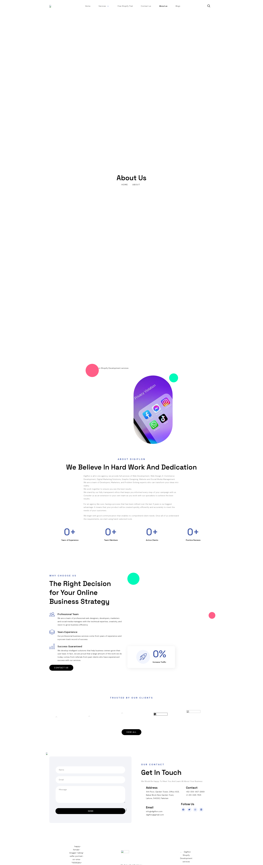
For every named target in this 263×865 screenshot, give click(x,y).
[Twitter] (189, 809)
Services (102, 6)
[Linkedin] (201, 809)
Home (87, 6)
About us (163, 6)
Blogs (178, 6)
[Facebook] (183, 809)
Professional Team (68, 614)
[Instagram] (195, 809)
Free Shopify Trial (125, 6)
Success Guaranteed (70, 646)
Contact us (146, 6)
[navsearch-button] (209, 6)
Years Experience (67, 632)
